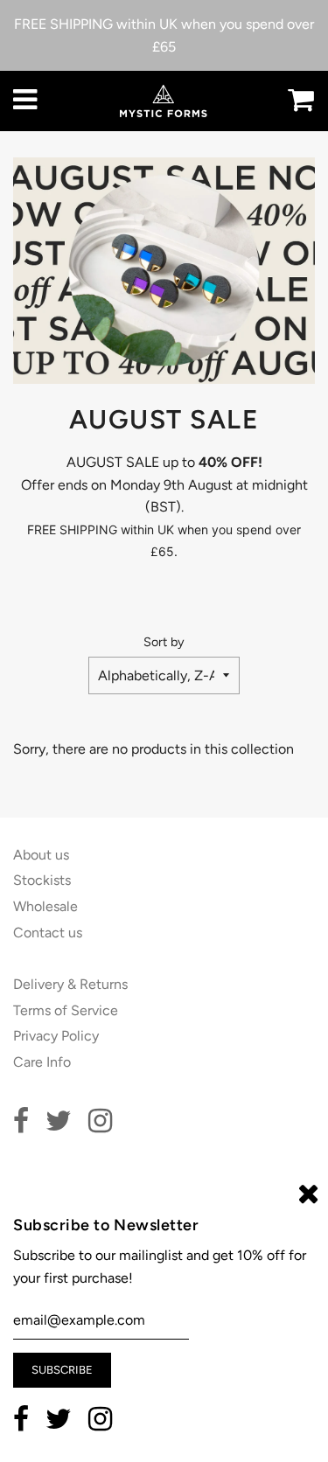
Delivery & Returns (70, 984)
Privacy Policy (56, 1035)
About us (41, 854)
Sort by (164, 642)
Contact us (47, 932)
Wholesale (45, 906)
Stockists (42, 880)
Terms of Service (65, 1010)
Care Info (42, 1062)
